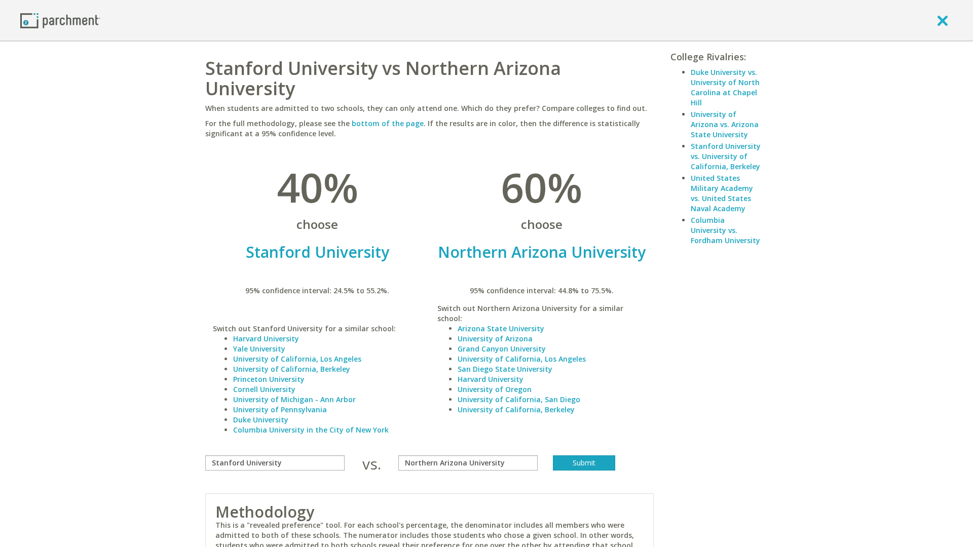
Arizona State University (501, 328)
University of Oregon (495, 389)
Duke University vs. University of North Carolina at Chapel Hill (725, 87)
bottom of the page (388, 123)
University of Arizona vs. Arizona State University (725, 124)
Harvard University (266, 338)
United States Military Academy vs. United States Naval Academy (722, 193)
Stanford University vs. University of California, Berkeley (726, 156)
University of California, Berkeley (291, 369)
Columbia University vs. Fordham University (725, 230)
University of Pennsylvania (280, 409)
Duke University (260, 419)
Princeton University (269, 379)
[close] (942, 20)
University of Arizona (495, 338)
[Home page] (60, 20)
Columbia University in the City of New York (311, 430)
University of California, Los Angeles (297, 359)
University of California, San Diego (519, 399)
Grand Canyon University (502, 349)
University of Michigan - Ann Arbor (294, 399)
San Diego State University (505, 369)
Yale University (259, 349)
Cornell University (264, 389)
